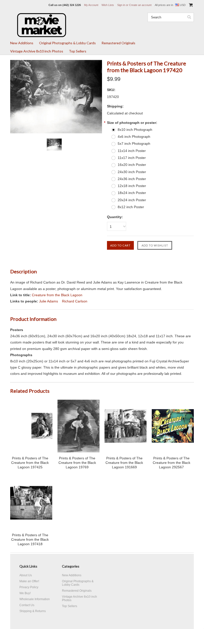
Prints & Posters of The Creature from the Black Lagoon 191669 (124, 462)
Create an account (140, 4)
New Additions (21, 43)
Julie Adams (48, 301)
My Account (91, 4)
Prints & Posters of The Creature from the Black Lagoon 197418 (30, 539)
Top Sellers (77, 51)
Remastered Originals (118, 43)
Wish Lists (108, 4)
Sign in (121, 4)
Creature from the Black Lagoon (57, 295)
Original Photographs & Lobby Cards (67, 43)
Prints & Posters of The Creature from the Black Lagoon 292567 (171, 462)
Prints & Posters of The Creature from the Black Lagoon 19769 (77, 462)
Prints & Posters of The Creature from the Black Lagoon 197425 (30, 462)
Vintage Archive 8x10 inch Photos (36, 51)
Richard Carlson (74, 301)
